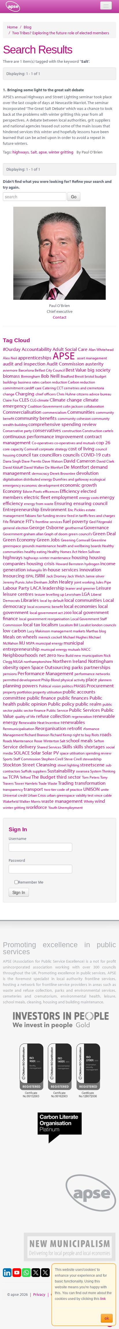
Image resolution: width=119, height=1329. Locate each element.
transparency (13, 789)
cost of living (81, 448)
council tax (27, 455)
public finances (72, 698)
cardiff (29, 388)
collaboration (94, 406)
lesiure (40, 594)
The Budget (43, 777)
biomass (11, 376)
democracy (40, 473)
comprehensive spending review (62, 424)
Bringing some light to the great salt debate (45, 89)
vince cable (103, 795)
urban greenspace (61, 795)
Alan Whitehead (101, 349)
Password (17, 860)
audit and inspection (24, 364)
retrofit (74, 728)
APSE (64, 355)
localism (49, 624)
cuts (106, 455)
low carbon (14, 630)
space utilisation (72, 753)
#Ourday (12, 349)
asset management (92, 358)
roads (105, 734)
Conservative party (17, 430)
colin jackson (73, 406)
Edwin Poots (32, 491)
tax (5, 777)
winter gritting (61, 152)
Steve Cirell (73, 759)
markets (79, 631)
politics (67, 686)
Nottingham (100, 661)
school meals (79, 740)
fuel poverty (75, 521)
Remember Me (30, 882)
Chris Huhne (66, 394)
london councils (104, 624)
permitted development (21, 679)
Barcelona (26, 370)
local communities (83, 600)
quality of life (25, 716)
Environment (53, 509)
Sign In (18, 892)
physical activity (73, 679)
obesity (10, 667)
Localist (85, 624)
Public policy (61, 704)
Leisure (103, 588)
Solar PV (50, 753)
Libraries (30, 600)
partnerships (97, 667)
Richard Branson (37, 734)
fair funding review (51, 515)
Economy (12, 491)
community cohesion (74, 418)
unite (105, 789)
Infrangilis (34, 570)
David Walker (34, 467)
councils (71, 455)
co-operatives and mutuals (74, 442)
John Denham (36, 582)
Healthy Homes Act (62, 551)
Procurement (100, 685)
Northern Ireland (70, 661)
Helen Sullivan (89, 551)
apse (13, 6)
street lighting (68, 765)
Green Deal (104, 533)
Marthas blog (96, 631)
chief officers (46, 394)
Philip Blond (50, 679)
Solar (36, 753)
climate (43, 400)
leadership (53, 588)
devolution (87, 473)
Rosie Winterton (46, 740)
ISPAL (30, 576)
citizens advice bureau (94, 394)
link (103, 1299)
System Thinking (102, 771)
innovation (90, 569)
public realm (88, 704)
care (38, 388)
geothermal (74, 527)
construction (71, 430)
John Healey (60, 582)
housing (80, 557)
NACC (86, 649)
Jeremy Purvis (14, 582)
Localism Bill (68, 624)
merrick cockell (50, 637)
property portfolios (17, 692)
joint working (84, 582)
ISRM (40, 575)
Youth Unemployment (65, 807)
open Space (31, 667)
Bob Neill (50, 376)
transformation (90, 783)
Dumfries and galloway (71, 479)
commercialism (54, 412)
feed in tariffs (77, 515)
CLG (33, 400)
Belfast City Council (50, 370)
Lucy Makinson (38, 631)
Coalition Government (45, 406)
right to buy (82, 734)
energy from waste (38, 503)
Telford (25, 777)
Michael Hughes (75, 637)
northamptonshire (38, 661)
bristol (89, 376)
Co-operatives (42, 442)
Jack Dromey (56, 576)
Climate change (66, 400)
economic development (40, 485)
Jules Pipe (103, 582)
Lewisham (73, 594)
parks (77, 667)
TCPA (13, 777)
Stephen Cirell (52, 759)
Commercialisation (22, 412)
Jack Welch (76, 576)
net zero (47, 655)
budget (100, 376)
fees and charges (102, 515)
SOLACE (22, 753)
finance (17, 521)
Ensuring (63, 503)
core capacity (13, 449)
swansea (82, 771)
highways (20, 152)
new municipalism (88, 655)
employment (64, 497)
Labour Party (16, 588)
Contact (59, 317)
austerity (94, 364)
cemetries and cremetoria (84, 388)
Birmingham (30, 376)
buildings (10, 382)
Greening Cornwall (75, 540)
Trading (66, 783)
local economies (80, 606)
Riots (95, 734)
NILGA (18, 661)
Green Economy (19, 539)
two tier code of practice (63, 789)
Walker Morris (29, 801)
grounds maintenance (39, 545)
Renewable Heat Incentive (39, 722)
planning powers (20, 685)
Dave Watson (52, 461)
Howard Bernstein (69, 563)
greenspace (12, 545)
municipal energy (49, 643)
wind (100, 801)
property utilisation (47, 692)
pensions (10, 673)
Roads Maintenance (18, 740)
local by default (52, 600)
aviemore (10, 370)
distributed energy (37, 479)
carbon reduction (53, 382)
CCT (60, 388)
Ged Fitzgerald (100, 521)
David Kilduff (13, 467)
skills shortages (89, 746)
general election (15, 527)
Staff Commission (26, 759)
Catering (49, 388)
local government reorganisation (44, 618)
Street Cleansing (39, 764)
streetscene (92, 764)
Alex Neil (10, 358)
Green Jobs (48, 539)
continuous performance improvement (43, 436)
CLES (24, 400)
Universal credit (15, 795)
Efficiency (69, 491)
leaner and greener (80, 588)
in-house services (60, 569)
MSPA (30, 643)
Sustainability (61, 771)
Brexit (79, 376)
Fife (6, 521)
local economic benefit (45, 606)
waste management (62, 801)
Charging (24, 393)
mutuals (74, 649)
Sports (7, 759)
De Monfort (54, 467)
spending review (98, 753)
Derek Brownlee (62, 473)
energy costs (89, 497)
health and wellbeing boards (79, 545)
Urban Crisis (37, 795)
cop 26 (103, 442)
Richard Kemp (61, 734)
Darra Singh (12, 461)
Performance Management (45, 673)
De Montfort (76, 467)
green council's (80, 533)
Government (13, 533)
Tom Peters (90, 777)
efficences (51, 491)
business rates (29, 382)
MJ (22, 643)
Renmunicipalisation (18, 728)
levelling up (55, 594)
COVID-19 (91, 455)
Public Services (84, 710)
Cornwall (31, 449)
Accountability (36, 349)
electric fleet (37, 497)
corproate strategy (53, 449)
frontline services (49, 521)
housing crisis (41, 563)
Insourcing (14, 575)
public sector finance (29, 710)
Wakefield (10, 801)
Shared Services (49, 747)
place (91, 679)
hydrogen (91, 563)
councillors (51, 455)
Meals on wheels (20, 637)
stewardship (92, 759)
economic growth (78, 485)
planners (104, 679)
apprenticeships (34, 357)
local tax (31, 624)
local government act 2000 (51, 612)
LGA (86, 594)
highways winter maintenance (47, 557)
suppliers (40, 771)
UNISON (91, 789)
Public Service (57, 710)
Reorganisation (50, 728)
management (61, 631)
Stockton (12, 764)
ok (107, 1318)
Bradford (67, 376)
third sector (69, 777)
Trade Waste (47, 783)
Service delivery (19, 746)
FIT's (30, 521)
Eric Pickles (76, 509)
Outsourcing (57, 667)
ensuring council (90, 503)
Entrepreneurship (21, 509)
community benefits (36, 418)
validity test (84, 795)
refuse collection (53, 716)
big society (99, 370)
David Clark (105, 461)
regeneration (82, 716)
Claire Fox (10, 400)
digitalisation (13, 479)
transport (33, 789)
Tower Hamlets (26, 783)
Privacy (39, 1294)
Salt (34, 152)
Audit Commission (65, 364)
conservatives (47, 430)
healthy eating (35, 551)
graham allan (33, 533)
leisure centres (18, 594)
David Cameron (79, 461)
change (8, 394)
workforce (36, 807)
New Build (65, 655)
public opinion (32, 704)
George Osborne (46, 527)
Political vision (50, 686)
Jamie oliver (94, 576)
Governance (96, 527)
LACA (35, 588)
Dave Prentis (31, 461)
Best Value (76, 370)
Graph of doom (56, 533)
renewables (73, 722)
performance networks (92, 673)
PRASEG (80, 686)
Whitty (89, 801)
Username (17, 838)
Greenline (98, 540)
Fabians (30, 515)
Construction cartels (97, 430)
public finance (41, 698)
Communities (81, 412)
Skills (67, 746)
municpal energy (54, 649)
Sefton (99, 740)
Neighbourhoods (20, 655)
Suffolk (26, 771)
